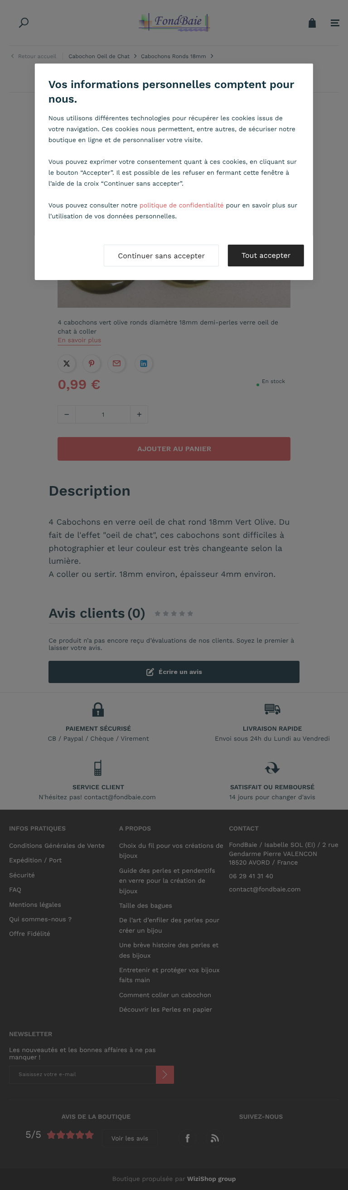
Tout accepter (266, 255)
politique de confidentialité (182, 205)
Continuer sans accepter (161, 255)
